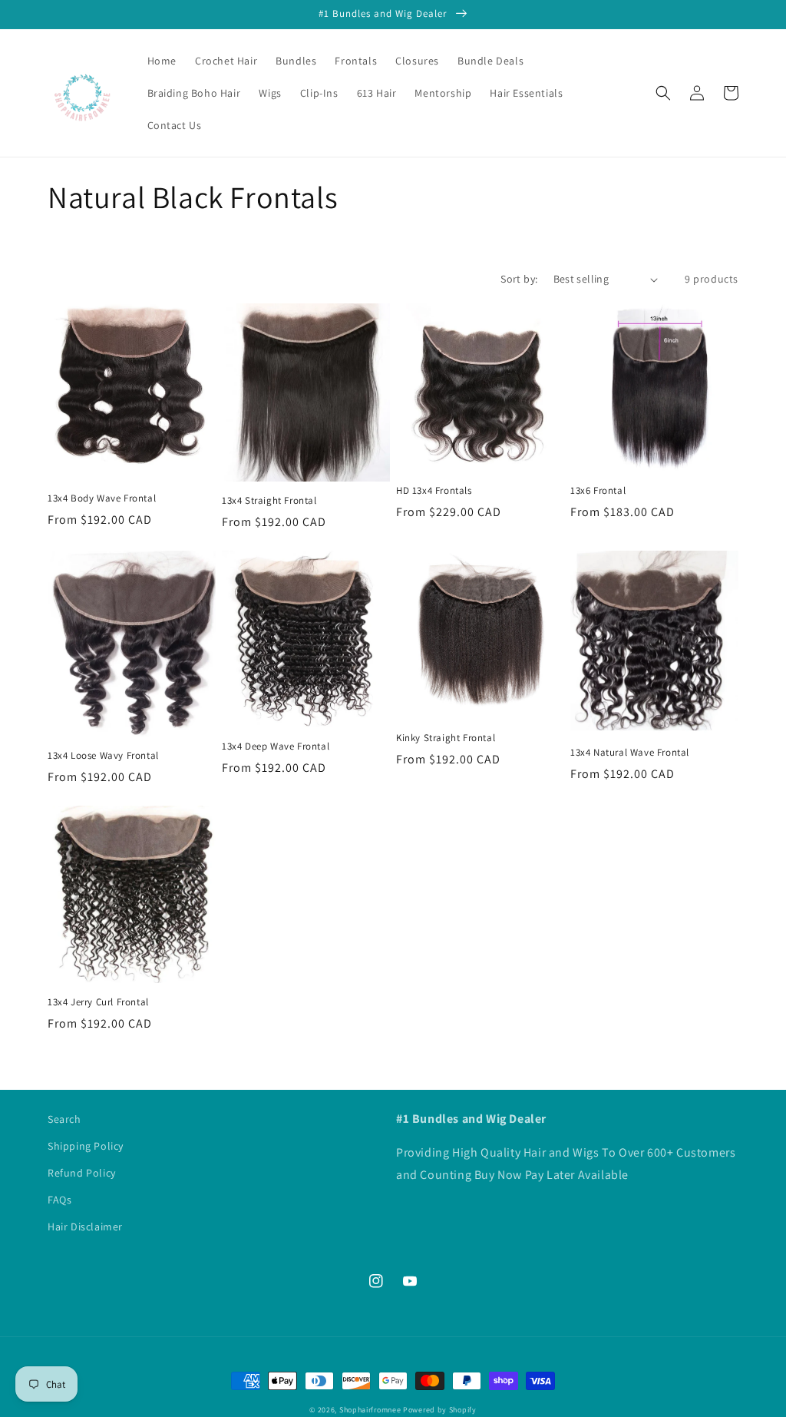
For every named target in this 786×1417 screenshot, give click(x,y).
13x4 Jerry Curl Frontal (98, 1002)
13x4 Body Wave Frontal (102, 498)
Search (64, 1119)
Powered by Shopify (440, 1410)
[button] (663, 93)
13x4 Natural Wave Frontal (629, 753)
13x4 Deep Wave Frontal (275, 746)
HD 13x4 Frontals (434, 491)
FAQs (59, 1200)
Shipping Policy (86, 1146)
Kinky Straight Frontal (445, 738)
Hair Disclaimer (85, 1226)
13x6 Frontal (598, 491)
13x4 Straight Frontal (269, 501)
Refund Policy (82, 1173)
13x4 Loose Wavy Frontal (103, 756)
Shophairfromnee (370, 1410)
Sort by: (518, 279)
